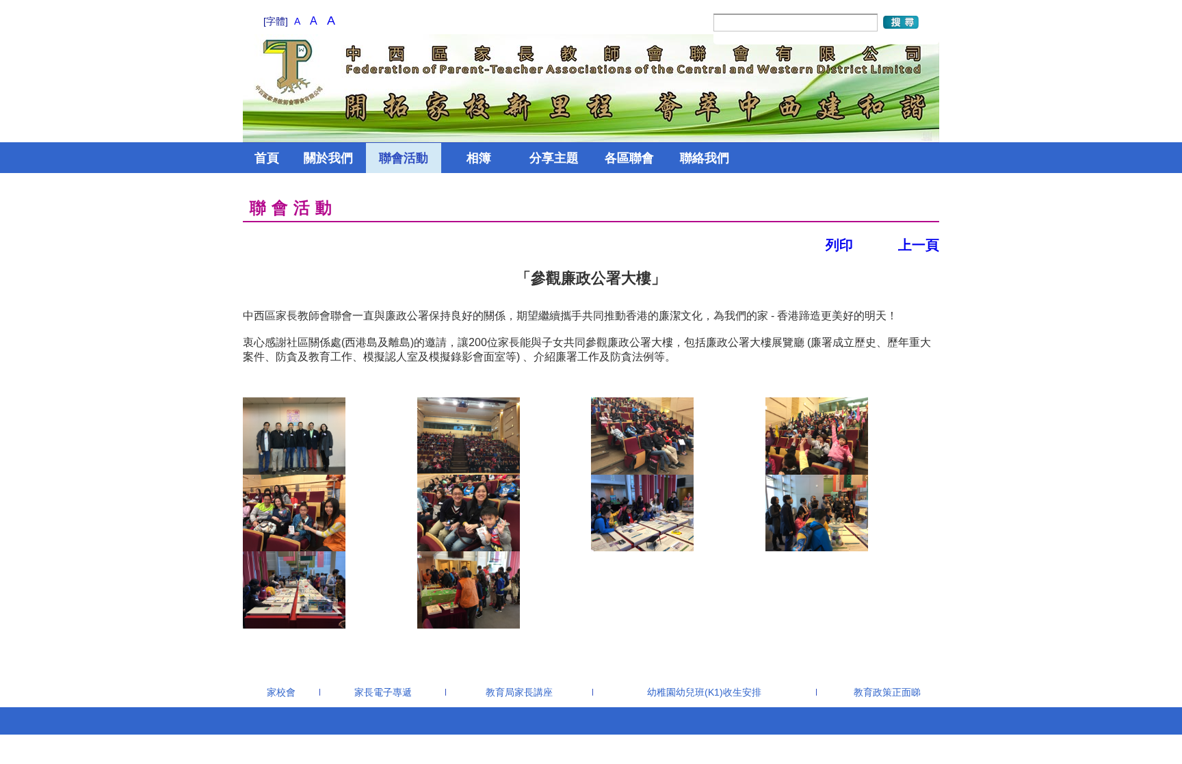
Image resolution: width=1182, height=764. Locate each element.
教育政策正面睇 (887, 692)
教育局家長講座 (519, 692)
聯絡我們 (704, 158)
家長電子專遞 (383, 692)
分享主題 (554, 158)
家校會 (281, 692)
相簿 (479, 158)
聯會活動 (403, 158)
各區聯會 (629, 158)
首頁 (266, 158)
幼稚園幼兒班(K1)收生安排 (704, 692)
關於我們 (328, 158)
